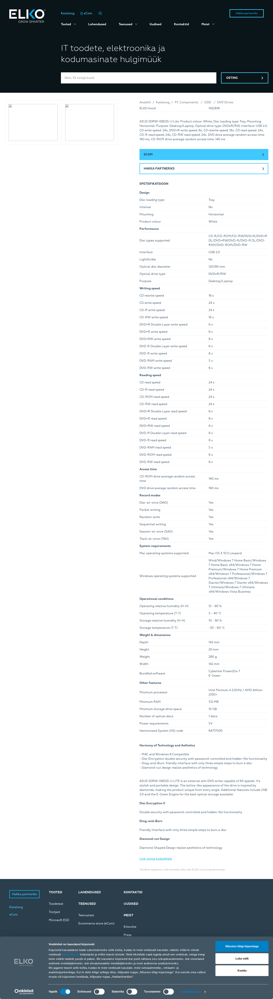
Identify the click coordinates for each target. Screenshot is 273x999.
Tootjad (54, 912)
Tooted (66, 24)
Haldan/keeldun (191, 991)
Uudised (155, 24)
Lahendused (97, 24)
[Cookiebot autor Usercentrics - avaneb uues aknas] (24, 992)
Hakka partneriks (247, 13)
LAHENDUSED (89, 892)
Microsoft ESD (59, 920)
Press (127, 935)
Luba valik (242, 958)
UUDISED (131, 904)
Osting (232, 78)
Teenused (125, 24)
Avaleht (145, 102)
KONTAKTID (133, 892)
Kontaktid (181, 24)
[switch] (99, 992)
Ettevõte (130, 927)
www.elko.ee (70, 954)
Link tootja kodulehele (155, 859)
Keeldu (242, 970)
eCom (88, 13)
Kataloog (67, 13)
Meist (205, 24)
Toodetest (56, 904)
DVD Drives (225, 102)
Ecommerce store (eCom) (96, 923)
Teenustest (86, 915)
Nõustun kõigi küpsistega (242, 946)
